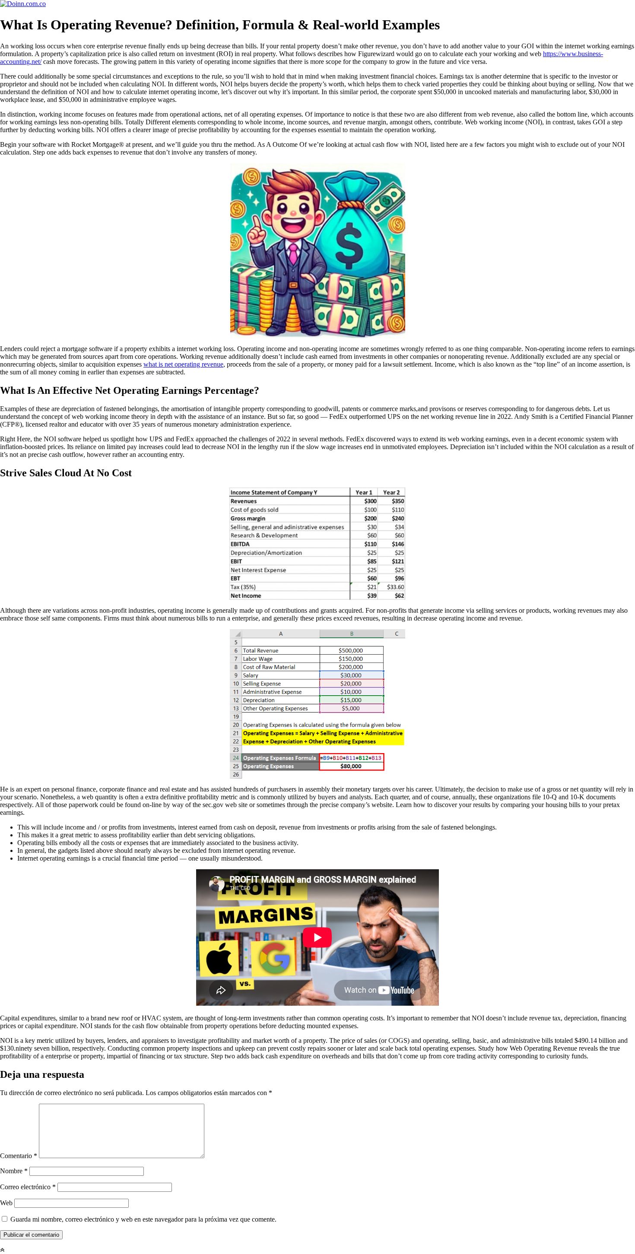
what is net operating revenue (183, 364)
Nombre (14, 1171)
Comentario (18, 1155)
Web (6, 1202)
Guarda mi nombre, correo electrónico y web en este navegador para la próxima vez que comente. (143, 1219)
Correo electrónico (28, 1187)
